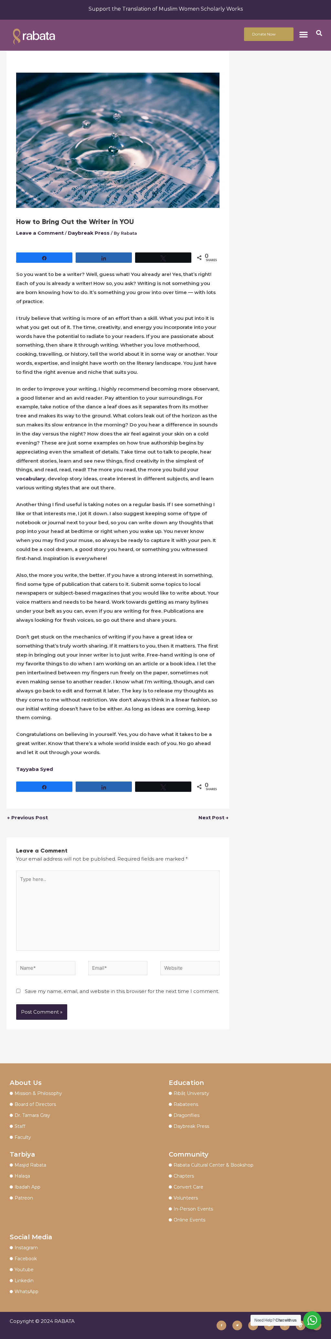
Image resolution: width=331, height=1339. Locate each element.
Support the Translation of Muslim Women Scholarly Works (166, 9)
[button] (303, 34)
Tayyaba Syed (34, 769)
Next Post (213, 817)
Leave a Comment (40, 233)
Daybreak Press (89, 233)
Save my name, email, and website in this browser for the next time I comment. (122, 991)
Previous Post (27, 817)
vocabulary (30, 478)
